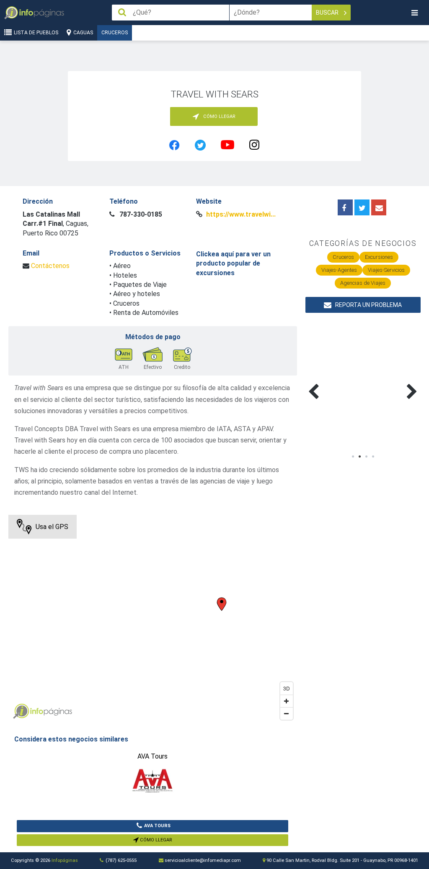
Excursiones (379, 257)
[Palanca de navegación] (414, 12)
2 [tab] (359, 457)
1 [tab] (353, 457)
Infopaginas (21, 711)
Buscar (328, 12)
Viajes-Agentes (339, 270)
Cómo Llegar (155, 840)
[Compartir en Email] (378, 207)
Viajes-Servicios (386, 270)
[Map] (152, 619)
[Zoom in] (286, 701)
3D (286, 688)
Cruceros (114, 33)
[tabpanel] (334, 382)
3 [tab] (366, 457)
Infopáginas (65, 860)
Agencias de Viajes (362, 283)
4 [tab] (373, 457)
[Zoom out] (286, 713)
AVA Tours (157, 825)
